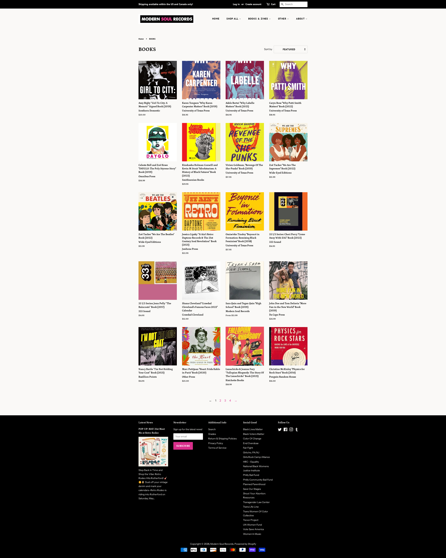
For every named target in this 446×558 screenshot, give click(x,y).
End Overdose (251, 443)
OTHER (282, 18)
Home (141, 39)
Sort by (268, 49)
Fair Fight (248, 447)
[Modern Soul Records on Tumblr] (297, 430)
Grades (212, 434)
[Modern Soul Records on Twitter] (280, 430)
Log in (236, 4)
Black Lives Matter (253, 429)
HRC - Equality (251, 461)
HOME (216, 18)
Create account (253, 4)
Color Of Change (252, 438)
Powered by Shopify (245, 543)
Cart (273, 4)
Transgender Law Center (256, 502)
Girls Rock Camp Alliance (256, 457)
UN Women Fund (252, 524)
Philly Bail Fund (251, 475)
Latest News (146, 422)
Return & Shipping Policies (222, 438)
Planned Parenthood (254, 484)
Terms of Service (217, 447)
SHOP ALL (232, 18)
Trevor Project (250, 520)
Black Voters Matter (253, 434)
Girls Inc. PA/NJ (251, 452)
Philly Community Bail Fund (258, 479)
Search (212, 429)
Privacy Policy (215, 443)
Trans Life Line (251, 506)
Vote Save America (253, 529)
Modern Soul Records (221, 543)
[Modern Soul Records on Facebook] (285, 430)
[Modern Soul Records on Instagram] (291, 430)
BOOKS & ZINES (258, 18)
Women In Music (252, 534)
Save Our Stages (252, 489)
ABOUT (300, 18)
